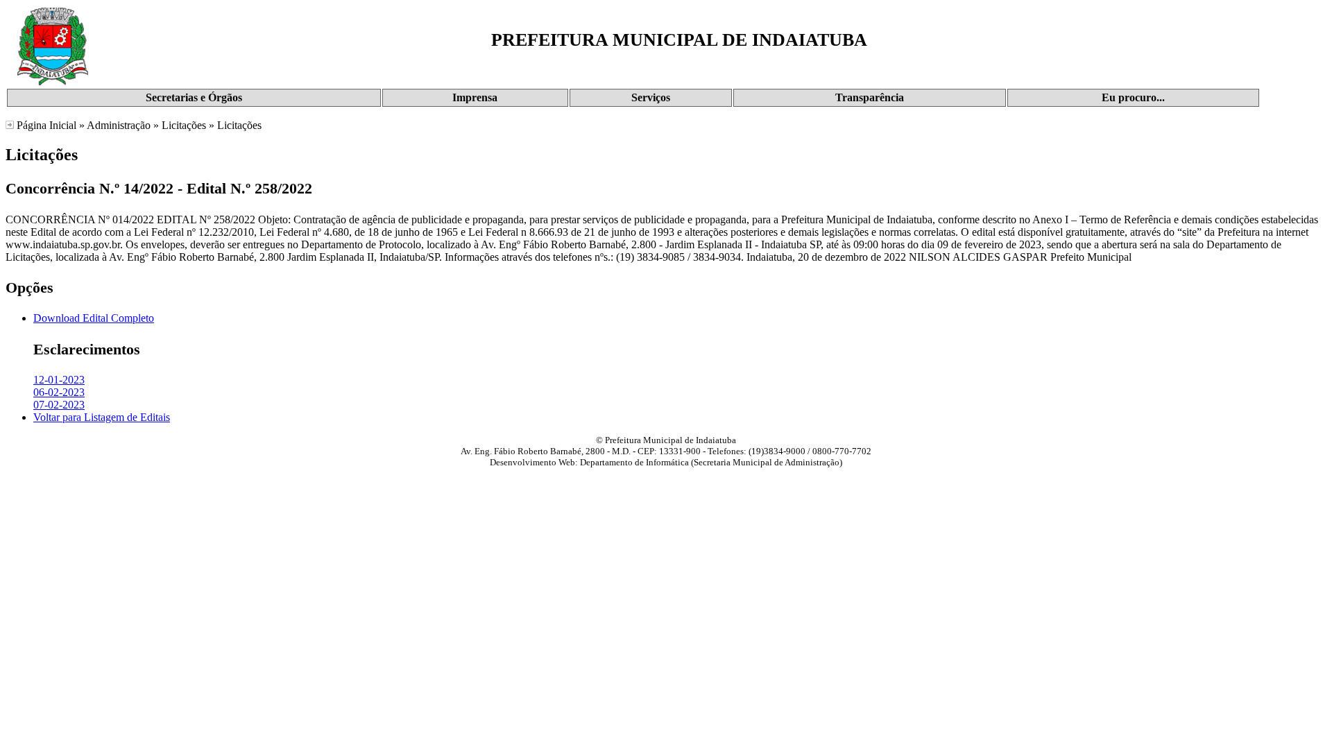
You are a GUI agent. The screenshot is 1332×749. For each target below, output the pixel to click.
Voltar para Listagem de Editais (101, 417)
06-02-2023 (59, 392)
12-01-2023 (59, 380)
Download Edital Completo (93, 318)
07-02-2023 (59, 405)
